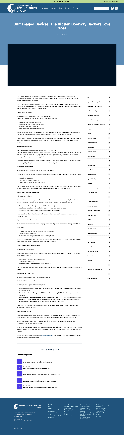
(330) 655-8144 (18, 419)
